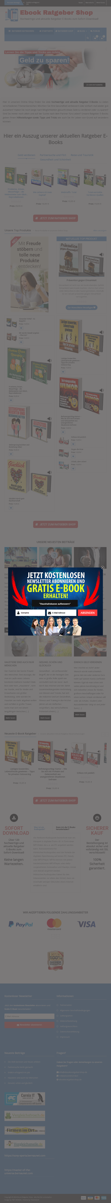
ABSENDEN (88, 613)
